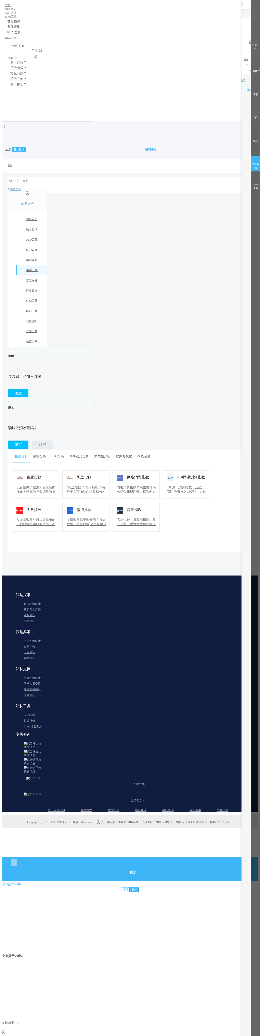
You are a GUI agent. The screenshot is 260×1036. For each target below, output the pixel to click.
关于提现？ (18, 84)
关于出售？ (18, 68)
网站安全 (31, 219)
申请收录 (13, 32)
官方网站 (31, 280)
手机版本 (37, 50)
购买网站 (29, 615)
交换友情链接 (32, 678)
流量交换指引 (32, 689)
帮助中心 (14, 57)
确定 (18, 393)
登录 (14, 45)
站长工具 (11, 16)
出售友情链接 (32, 640)
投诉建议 (140, 810)
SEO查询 (31, 249)
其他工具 (31, 331)
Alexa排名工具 (33, 726)
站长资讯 (10, 9)
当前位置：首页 (18, 180)
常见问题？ (18, 73)
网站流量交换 (32, 683)
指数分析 (15, 189)
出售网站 (29, 652)
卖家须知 (29, 658)
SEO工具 (31, 239)
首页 (8, 5)
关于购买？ (18, 62)
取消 (42, 445)
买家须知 (29, 621)
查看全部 (150, 149)
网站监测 (31, 260)
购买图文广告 (32, 609)
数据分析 (32, 270)
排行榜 (31, 321)
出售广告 (29, 646)
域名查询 (31, 229)
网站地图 (195, 810)
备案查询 (13, 27)
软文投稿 (113, 810)
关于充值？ (18, 79)
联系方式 (86, 810)
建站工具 (31, 310)
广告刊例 (222, 810)
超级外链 (29, 720)
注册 (22, 45)
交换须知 (29, 695)
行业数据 (31, 290)
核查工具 (31, 341)
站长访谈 (10, 12)
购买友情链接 (32, 603)
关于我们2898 (56, 810)
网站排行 (10, 37)
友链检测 (13, 21)
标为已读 (19, 149)
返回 (125, 889)
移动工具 (31, 300)
